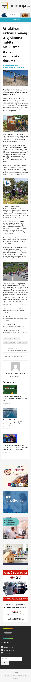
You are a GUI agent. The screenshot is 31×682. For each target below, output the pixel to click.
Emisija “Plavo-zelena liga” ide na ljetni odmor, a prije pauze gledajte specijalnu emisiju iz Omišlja (15, 447)
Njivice (19, 342)
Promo (18, 67)
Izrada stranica (25, 677)
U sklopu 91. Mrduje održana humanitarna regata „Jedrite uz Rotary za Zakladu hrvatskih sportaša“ (14, 423)
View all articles (16, 376)
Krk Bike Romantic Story (9, 342)
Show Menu (16, 19)
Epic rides (16, 339)
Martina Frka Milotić (11, 65)
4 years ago (9, 67)
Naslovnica (16, 672)
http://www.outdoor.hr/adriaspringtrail (13, 326)
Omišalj (25, 342)
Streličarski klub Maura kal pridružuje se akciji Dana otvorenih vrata (15, 398)
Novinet (9, 677)
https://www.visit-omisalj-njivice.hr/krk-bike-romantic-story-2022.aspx (15, 333)
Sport (22, 67)
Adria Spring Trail (8, 339)
